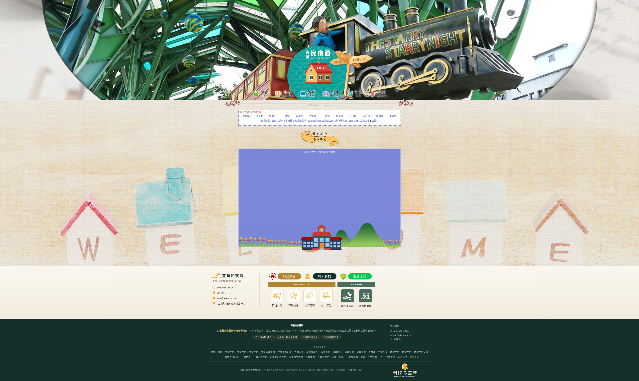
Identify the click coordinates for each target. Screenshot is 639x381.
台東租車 (310, 357)
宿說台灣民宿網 (369, 357)
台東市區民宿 (260, 357)
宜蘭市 (272, 116)
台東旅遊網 (323, 357)
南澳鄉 (392, 116)
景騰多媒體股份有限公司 (252, 370)
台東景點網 (338, 357)
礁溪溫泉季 (300, 120)
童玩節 (288, 120)
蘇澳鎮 (379, 116)
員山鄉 (299, 116)
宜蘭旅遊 (299, 352)
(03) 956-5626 (399, 331)
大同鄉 (312, 116)
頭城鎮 (246, 116)
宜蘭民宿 (353, 120)
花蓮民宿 (395, 352)
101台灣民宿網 (387, 357)
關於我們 (402, 357)
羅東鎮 (339, 116)
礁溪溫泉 (265, 120)
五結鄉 (366, 116)
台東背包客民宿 (278, 357)
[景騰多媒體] (403, 370)
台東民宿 (246, 357)
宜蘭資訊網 (314, 120)
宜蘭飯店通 (327, 120)
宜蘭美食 (383, 352)
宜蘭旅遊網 (277, 120)
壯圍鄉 (286, 116)
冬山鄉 (352, 116)
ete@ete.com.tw (400, 335)
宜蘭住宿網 (216, 352)
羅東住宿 (349, 352)
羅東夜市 (337, 352)
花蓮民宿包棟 (421, 352)
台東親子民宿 (296, 357)
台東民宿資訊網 (230, 357)
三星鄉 (326, 116)
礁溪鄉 (259, 116)
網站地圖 (414, 357)
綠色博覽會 (341, 120)
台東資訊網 (352, 357)
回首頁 (375, 120)
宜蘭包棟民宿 (268, 352)
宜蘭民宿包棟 (285, 352)
